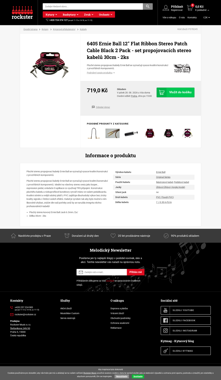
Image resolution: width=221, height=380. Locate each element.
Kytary (50, 14)
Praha (134, 96)
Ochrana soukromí (119, 323)
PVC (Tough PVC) (165, 197)
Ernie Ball (160, 172)
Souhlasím (138, 376)
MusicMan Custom (69, 313)
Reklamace (116, 328)
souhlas (110, 280)
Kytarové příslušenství (64, 29)
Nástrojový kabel (164, 182)
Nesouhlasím (121, 376)
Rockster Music (90, 373)
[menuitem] (206, 17)
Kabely (83, 29)
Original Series (163, 177)
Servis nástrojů (67, 318)
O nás (182, 17)
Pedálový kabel (181, 182)
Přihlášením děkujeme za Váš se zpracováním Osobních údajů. (108, 282)
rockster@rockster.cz (25, 314)
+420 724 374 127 (58, 20)
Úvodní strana (30, 29)
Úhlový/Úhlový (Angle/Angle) (170, 187)
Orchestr (104, 14)
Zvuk (87, 14)
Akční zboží (66, 308)
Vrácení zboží (117, 313)
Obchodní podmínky (120, 318)
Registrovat (177, 10)
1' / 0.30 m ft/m (164, 202)
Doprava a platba (119, 308)
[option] (50, 63)
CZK (205, 17)
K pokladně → (202, 10)
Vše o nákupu (169, 17)
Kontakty (192, 17)
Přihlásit (177, 6)
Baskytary (69, 14)
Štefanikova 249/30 (20, 328)
